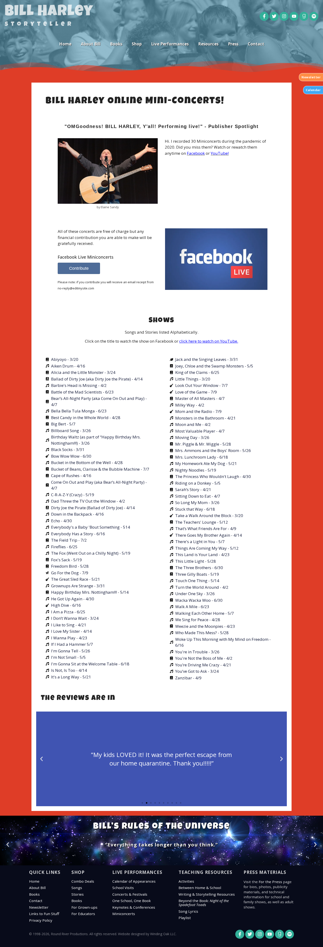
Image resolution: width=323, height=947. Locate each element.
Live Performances (170, 44)
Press (233, 44)
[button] (41, 759)
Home (65, 44)
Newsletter (38, 907)
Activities (186, 881)
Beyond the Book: (204, 902)
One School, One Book (131, 900)
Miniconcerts (123, 913)
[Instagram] (283, 16)
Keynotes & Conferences (133, 907)
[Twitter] (274, 16)
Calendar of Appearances (134, 881)
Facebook (196, 153)
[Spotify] (313, 16)
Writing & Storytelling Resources (207, 894)
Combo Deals (82, 881)
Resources (208, 44)
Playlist (185, 917)
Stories (77, 894)
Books (116, 44)
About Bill (90, 44)
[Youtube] (293, 16)
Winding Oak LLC (163, 934)
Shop (137, 44)
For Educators (83, 913)
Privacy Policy (40, 920)
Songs (76, 887)
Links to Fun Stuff (44, 913)
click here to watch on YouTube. (208, 341)
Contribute (79, 268)
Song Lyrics (188, 911)
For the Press (270, 881)
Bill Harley (49, 12)
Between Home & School (200, 887)
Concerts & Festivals (129, 894)
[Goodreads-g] (303, 16)
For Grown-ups (84, 907)
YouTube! (220, 153)
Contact (256, 44)
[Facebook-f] (264, 16)
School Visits (123, 887)
